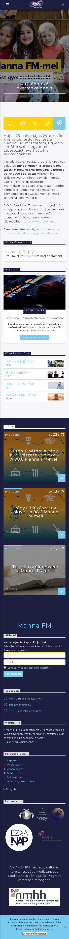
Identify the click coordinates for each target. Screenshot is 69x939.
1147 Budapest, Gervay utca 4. (26, 711)
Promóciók (41, 80)
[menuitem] (35, 789)
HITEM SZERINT (17, 372)
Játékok (25, 80)
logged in (30, 256)
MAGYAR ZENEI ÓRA (21, 395)
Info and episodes (34, 337)
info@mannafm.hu (20, 704)
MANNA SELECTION (20, 361)
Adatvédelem (15, 769)
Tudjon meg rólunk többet (19, 741)
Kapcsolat (13, 760)
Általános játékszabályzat (21, 781)
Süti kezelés (14, 773)
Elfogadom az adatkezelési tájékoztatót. (29, 668)
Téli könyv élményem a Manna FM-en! (35, 568)
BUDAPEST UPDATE (21, 383)
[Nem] (64, 927)
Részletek (41, 933)
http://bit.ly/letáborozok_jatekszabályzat (31, 233)
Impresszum (14, 764)
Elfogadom (28, 933)
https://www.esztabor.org (37, 221)
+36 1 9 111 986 (17, 698)
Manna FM (34, 625)
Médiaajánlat (14, 777)
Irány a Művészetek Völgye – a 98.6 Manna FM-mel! (35, 511)
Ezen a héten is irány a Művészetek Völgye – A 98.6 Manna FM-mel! (34, 455)
